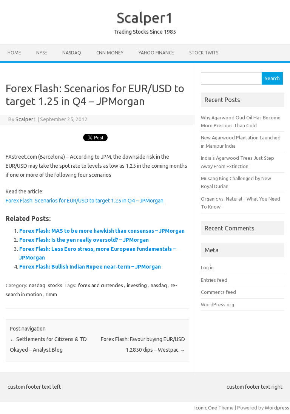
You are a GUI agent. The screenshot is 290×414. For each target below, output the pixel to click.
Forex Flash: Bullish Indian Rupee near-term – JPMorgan (90, 267)
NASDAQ (71, 52)
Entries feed (214, 280)
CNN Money (109, 52)
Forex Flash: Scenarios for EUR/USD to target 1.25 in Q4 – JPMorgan (85, 201)
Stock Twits (203, 52)
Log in (207, 267)
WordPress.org (217, 304)
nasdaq (37, 285)
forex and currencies (100, 285)
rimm (51, 294)
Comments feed (218, 292)
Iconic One (205, 407)
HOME (14, 52)
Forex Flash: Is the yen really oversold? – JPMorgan (84, 240)
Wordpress (277, 407)
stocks (55, 285)
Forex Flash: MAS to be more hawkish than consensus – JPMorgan (102, 231)
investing (137, 285)
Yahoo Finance (156, 52)
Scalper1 (145, 17)
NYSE (41, 52)
